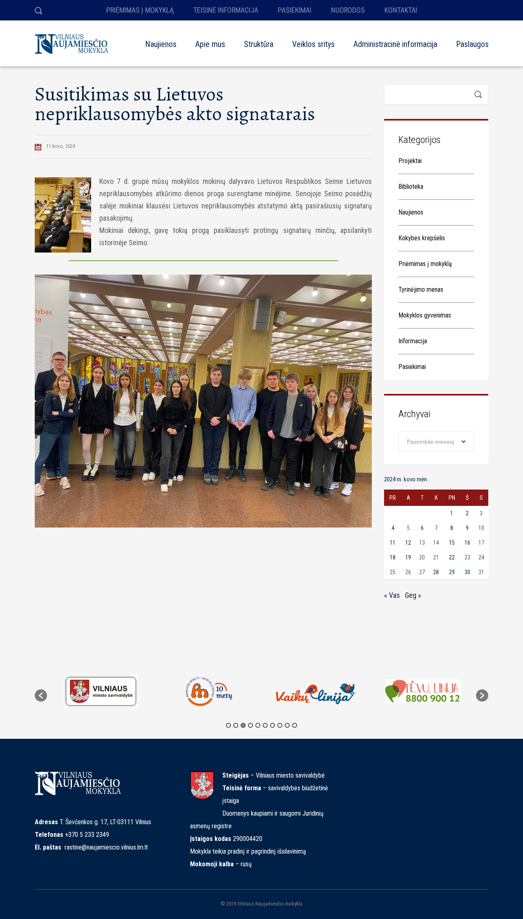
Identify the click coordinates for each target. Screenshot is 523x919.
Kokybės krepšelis (421, 238)
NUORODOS (348, 10)
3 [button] (243, 725)
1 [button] (228, 725)
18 (393, 557)
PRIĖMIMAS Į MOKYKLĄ (140, 10)
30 (467, 572)
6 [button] (265, 725)
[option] (100, 691)
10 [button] (294, 725)
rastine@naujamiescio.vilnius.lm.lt (106, 847)
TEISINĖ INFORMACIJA (225, 10)
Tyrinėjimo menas (420, 289)
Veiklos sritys (313, 44)
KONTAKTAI (400, 10)
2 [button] (235, 725)
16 (467, 542)
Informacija (412, 341)
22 (452, 557)
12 (408, 542)
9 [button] (287, 725)
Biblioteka (410, 186)
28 (436, 572)
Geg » (413, 595)
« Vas (392, 595)
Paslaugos (472, 44)
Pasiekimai (412, 367)
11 (393, 542)
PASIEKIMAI (294, 10)
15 (452, 542)
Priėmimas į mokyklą (425, 264)
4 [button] (250, 725)
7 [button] (272, 725)
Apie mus (210, 44)
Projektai (410, 161)
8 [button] (279, 725)
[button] (41, 695)
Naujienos (161, 44)
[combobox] (436, 441)
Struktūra (258, 44)
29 (452, 572)
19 (408, 557)
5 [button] (257, 725)
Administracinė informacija (395, 44)
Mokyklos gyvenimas (424, 315)
